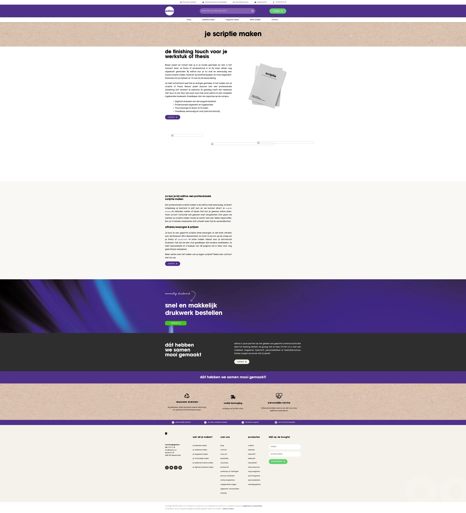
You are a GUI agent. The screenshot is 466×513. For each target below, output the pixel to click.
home (189, 20)
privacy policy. (228, 509)
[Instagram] (176, 467)
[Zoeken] (252, 11)
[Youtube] (171, 467)
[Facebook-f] (167, 467)
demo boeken (255, 20)
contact (275, 20)
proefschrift (182, 239)
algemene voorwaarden (252, 506)
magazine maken (232, 20)
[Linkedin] (180, 467)
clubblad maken (208, 20)
